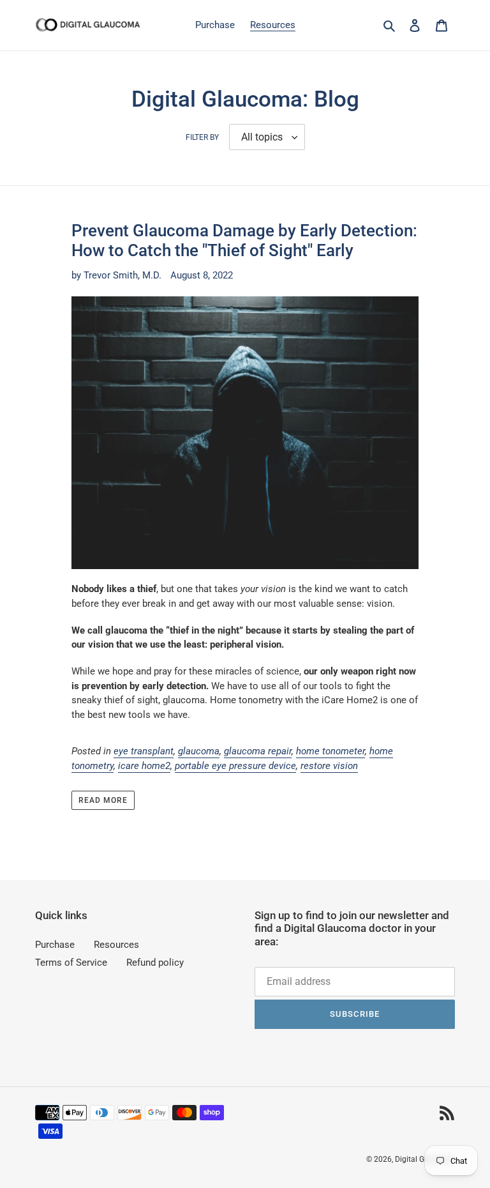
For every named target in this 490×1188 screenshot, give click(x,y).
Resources (116, 944)
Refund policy (155, 962)
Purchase (55, 944)
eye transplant (144, 751)
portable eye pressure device (235, 766)
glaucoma (198, 751)
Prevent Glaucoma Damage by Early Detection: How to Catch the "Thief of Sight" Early (244, 240)
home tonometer (330, 751)
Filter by (202, 137)
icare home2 (144, 766)
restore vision (329, 766)
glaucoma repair (258, 751)
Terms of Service (71, 962)
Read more (103, 800)
